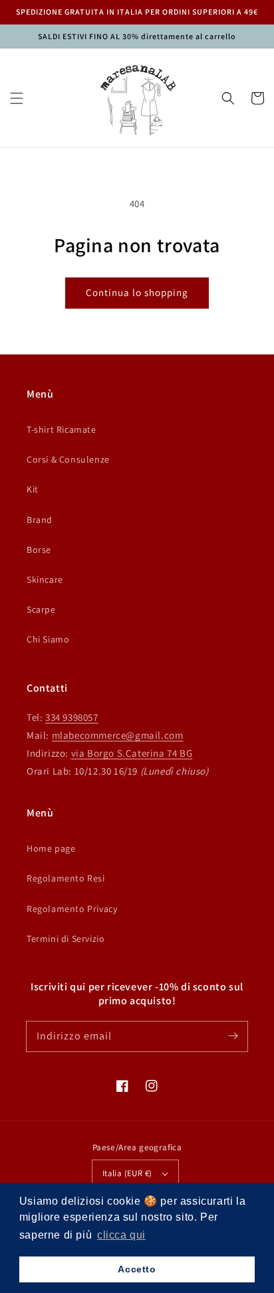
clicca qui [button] (121, 1235)
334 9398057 (71, 717)
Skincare (45, 579)
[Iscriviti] (232, 1036)
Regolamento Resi (66, 878)
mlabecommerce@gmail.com (118, 735)
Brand (40, 520)
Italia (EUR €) (127, 1173)
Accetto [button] (137, 1269)
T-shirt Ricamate (61, 429)
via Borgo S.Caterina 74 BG (132, 753)
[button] (16, 98)
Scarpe (41, 609)
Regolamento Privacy (72, 909)
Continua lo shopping (137, 292)
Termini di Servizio (65, 939)
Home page (51, 848)
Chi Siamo (48, 639)
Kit (33, 489)
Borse (39, 550)
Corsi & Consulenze (68, 459)
